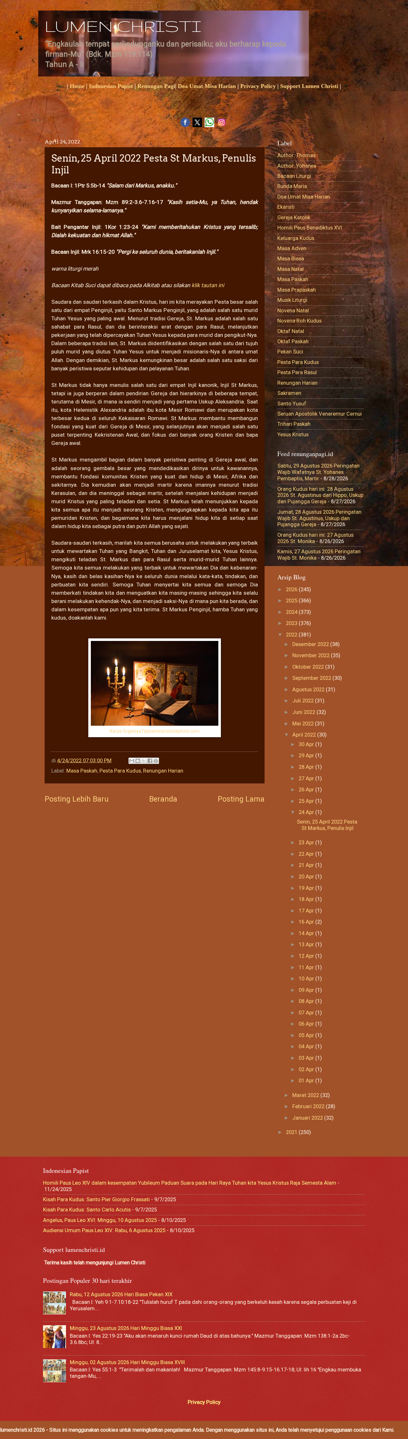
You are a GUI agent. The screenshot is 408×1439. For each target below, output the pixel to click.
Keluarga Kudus (295, 238)
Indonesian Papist (111, 86)
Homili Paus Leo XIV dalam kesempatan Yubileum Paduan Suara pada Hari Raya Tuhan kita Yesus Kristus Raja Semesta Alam (189, 1183)
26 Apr (307, 790)
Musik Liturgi (292, 300)
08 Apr (307, 1001)
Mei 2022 (303, 724)
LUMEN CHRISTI (123, 26)
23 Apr (307, 842)
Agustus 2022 (309, 690)
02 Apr (307, 1069)
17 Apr (307, 911)
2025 (292, 601)
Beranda (163, 799)
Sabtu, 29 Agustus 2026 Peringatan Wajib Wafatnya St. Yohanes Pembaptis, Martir (318, 472)
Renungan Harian (163, 771)
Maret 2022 (306, 1095)
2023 (292, 623)
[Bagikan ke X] (144, 761)
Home (77, 86)
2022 (292, 635)
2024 (292, 612)
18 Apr (307, 899)
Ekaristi (286, 207)
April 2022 (304, 735)
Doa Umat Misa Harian (207, 86)
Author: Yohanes (296, 166)
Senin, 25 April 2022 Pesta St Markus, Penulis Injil (327, 825)
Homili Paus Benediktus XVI (309, 228)
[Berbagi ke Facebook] (150, 761)
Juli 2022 (303, 701)
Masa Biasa (290, 259)
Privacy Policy (258, 86)
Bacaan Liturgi (294, 176)
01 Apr (307, 1081)
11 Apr (307, 967)
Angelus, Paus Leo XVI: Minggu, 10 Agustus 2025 (100, 1220)
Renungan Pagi (156, 86)
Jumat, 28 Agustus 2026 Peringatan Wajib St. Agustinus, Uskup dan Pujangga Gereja (319, 518)
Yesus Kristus (293, 435)
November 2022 (311, 655)
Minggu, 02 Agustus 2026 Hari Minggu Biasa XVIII (127, 1362)
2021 (292, 1132)
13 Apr (307, 944)
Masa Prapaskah (296, 290)
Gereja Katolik (293, 217)
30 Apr (307, 744)
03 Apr (307, 1058)
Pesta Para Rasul (297, 372)
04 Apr (307, 1046)
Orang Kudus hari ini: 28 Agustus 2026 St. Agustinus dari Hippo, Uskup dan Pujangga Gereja (320, 495)
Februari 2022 (309, 1106)
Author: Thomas (296, 155)
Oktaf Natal (290, 331)
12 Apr (307, 956)
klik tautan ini (207, 285)
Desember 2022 (311, 644)
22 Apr (307, 854)
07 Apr (307, 1013)
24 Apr (307, 812)
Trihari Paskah (293, 424)
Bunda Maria (292, 186)
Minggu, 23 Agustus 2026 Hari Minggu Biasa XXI (126, 1328)
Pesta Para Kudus (120, 771)
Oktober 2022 (308, 667)
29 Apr (307, 755)
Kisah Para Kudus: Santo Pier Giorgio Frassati (96, 1199)
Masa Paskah (81, 771)
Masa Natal (290, 269)
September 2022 (312, 678)
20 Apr (307, 877)
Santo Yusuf (291, 404)
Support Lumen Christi (309, 86)
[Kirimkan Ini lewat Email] (131, 761)
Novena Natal (293, 311)
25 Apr (307, 801)
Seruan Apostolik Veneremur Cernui (319, 414)
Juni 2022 (304, 712)
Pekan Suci (290, 352)
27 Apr (307, 778)
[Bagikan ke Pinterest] (156, 761)
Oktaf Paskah (293, 341)
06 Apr (307, 1024)
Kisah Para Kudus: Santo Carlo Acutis (87, 1210)
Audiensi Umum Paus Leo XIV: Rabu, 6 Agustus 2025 (104, 1230)
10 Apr (307, 979)
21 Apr (307, 865)
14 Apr (307, 933)
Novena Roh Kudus (299, 321)
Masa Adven (291, 248)
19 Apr (307, 888)
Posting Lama (241, 799)
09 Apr (307, 990)
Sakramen (289, 393)
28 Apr (307, 767)
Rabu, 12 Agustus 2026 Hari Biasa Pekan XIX (121, 1294)
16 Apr (307, 922)
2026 (292, 589)
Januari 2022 (308, 1118)
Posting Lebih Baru (77, 799)
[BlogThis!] (138, 761)
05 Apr (307, 1035)
